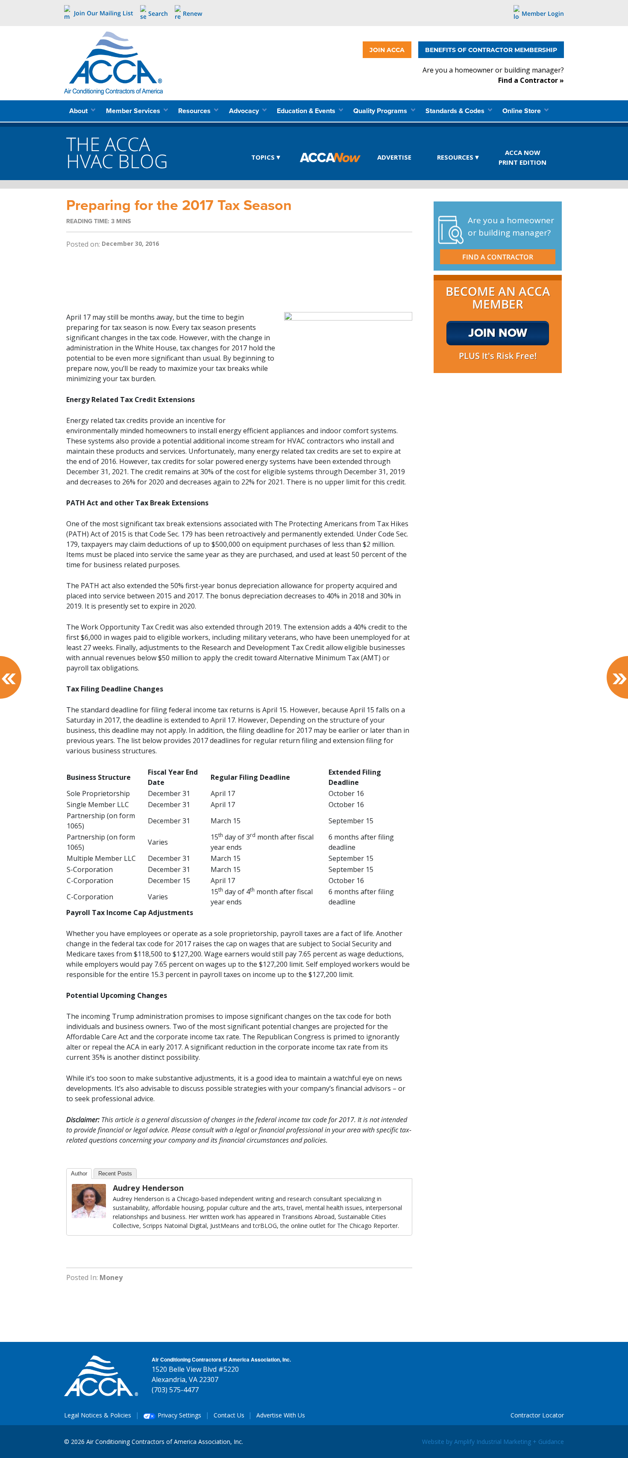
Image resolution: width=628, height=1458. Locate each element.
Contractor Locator (537, 1415)
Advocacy (245, 111)
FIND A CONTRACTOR (497, 257)
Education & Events (307, 111)
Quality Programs (381, 111)
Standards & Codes (456, 111)
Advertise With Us (280, 1415)
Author (79, 1173)
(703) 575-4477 (175, 1389)
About (79, 111)
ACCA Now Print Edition (522, 157)
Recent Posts (115, 1173)
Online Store (522, 111)
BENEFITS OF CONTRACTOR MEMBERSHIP (491, 50)
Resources (195, 111)
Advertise (394, 157)
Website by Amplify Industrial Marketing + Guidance (493, 1442)
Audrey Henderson (148, 1188)
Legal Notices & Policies (97, 1415)
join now (497, 332)
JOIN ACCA (387, 50)
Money (111, 1277)
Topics (263, 157)
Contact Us (229, 1415)
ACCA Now (330, 158)
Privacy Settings (178, 1415)
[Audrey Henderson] (89, 1200)
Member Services (134, 111)
